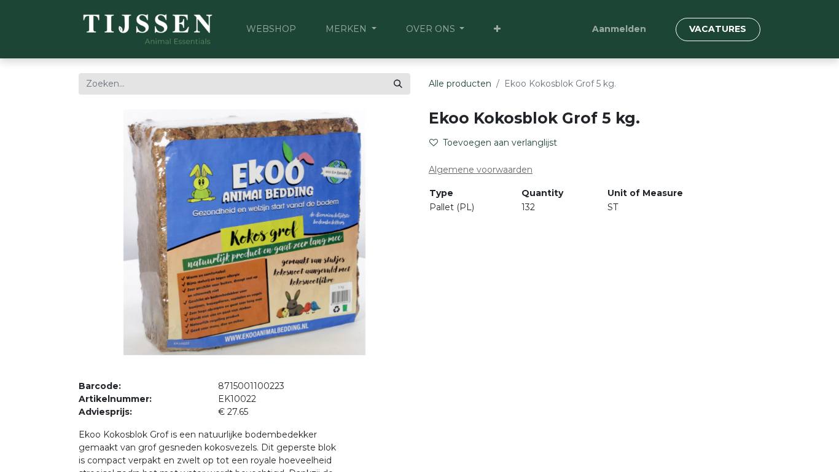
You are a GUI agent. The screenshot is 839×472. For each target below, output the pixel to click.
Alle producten (460, 83)
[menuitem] (271, 29)
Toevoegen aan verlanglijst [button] (500, 142)
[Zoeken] (398, 84)
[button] (497, 29)
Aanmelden (619, 28)
